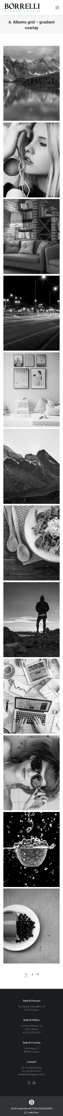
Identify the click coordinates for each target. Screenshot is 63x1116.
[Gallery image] (31, 83)
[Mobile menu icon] (57, 7)
